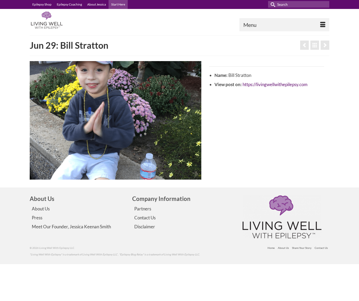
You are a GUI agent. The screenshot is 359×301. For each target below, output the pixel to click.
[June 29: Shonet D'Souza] (325, 45)
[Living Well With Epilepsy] (77, 20)
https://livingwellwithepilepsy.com (275, 84)
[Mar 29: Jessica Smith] (304, 45)
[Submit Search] (272, 4)
